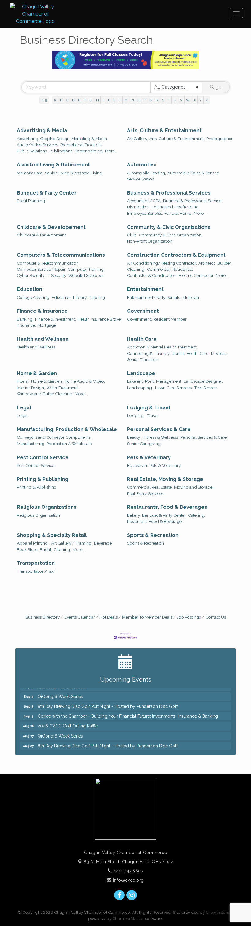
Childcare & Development (41, 234)
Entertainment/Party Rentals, (154, 297)
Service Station (140, 179)
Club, (132, 234)
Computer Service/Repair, (41, 269)
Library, (80, 297)
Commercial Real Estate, (150, 487)
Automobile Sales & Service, (193, 172)
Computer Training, (86, 269)
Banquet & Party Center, (164, 515)
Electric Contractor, (196, 275)
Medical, (219, 353)
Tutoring (97, 297)
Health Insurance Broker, (100, 319)
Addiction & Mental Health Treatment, (162, 346)
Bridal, (46, 549)
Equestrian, (137, 465)
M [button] (126, 100)
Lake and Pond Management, (154, 381)
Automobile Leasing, (146, 172)
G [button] (91, 100)
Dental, (178, 353)
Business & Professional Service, (192, 200)
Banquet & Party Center (47, 193)
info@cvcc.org (128, 880)
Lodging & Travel (148, 408)
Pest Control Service (43, 457)
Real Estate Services (145, 493)
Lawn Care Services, (174, 387)
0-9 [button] (44, 100)
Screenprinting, (89, 150)
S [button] (163, 100)
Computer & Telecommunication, (48, 263)
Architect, (207, 263)
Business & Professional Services (169, 193)
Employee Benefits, (145, 213)
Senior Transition (142, 359)
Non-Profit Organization (149, 241)
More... (111, 150)
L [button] (119, 100)
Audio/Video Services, (38, 144)
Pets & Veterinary (149, 457)
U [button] (175, 100)
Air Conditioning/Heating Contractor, (162, 263)
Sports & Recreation (152, 535)
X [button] (195, 100)
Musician (190, 297)
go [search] (218, 87)
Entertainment (145, 289)
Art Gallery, (137, 138)
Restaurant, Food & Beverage (154, 521)
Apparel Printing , (33, 543)
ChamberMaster (128, 918)
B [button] (61, 100)
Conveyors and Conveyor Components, (54, 437)
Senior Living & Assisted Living (73, 172)
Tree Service (205, 387)
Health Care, (197, 353)
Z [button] (206, 100)
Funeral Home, (178, 213)
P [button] (145, 100)
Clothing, (62, 549)
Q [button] (151, 100)
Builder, (224, 263)
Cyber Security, (31, 275)
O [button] (139, 100)
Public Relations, (32, 150)
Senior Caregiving (144, 443)
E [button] (79, 100)
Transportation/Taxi (35, 571)
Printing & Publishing (42, 479)
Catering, (196, 515)
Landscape (141, 373)
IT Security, (57, 275)
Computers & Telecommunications (61, 255)
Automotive (142, 165)
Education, (62, 297)
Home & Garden (37, 373)
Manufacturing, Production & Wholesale (67, 429)
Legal (24, 408)
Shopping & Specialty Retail (52, 535)
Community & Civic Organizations (168, 227)
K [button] (114, 100)
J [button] (108, 100)
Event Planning (31, 200)
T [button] (169, 100)
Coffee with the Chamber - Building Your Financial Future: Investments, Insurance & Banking (128, 711)
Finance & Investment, (55, 319)
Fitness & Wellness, (161, 437)
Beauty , (134, 437)
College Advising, (33, 297)
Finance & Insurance (42, 311)
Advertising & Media (42, 130)
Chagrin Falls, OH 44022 (128, 861)
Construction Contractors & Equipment (176, 255)
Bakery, (133, 515)
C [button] (67, 100)
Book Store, (27, 549)
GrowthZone (218, 912)
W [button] (188, 100)
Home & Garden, (47, 381)
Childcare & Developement (51, 227)
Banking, (25, 319)
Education (29, 289)
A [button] (55, 100)
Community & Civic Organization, (170, 234)
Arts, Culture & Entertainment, (177, 138)
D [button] (73, 100)
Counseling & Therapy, (148, 353)
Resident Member (170, 319)
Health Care (142, 339)
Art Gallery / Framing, (71, 543)
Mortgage (46, 325)
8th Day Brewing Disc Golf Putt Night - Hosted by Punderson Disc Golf (108, 702)
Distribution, (138, 206)
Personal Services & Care (159, 429)
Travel (153, 415)
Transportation (36, 563)
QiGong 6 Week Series (60, 692)
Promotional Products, (81, 144)
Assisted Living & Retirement (53, 165)
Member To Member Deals (147, 617)
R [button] (157, 100)
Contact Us (215, 617)
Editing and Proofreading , (175, 206)
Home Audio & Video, (84, 381)
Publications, (61, 150)
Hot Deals (108, 617)
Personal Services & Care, (203, 437)
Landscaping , (140, 387)
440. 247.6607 (127, 870)
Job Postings (189, 617)
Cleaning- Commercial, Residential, (160, 269)
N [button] (132, 100)
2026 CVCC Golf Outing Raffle (68, 721)
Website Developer (86, 275)
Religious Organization (38, 515)
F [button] (85, 100)
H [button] (97, 100)
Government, (139, 319)
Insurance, (26, 325)
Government (143, 311)
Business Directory (42, 617)
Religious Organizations (47, 507)
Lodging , (136, 415)
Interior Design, (31, 387)
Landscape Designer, (203, 381)
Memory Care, (30, 172)
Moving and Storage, (193, 487)
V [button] (181, 100)
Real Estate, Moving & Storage (165, 479)
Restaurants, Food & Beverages (167, 507)
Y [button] (201, 100)
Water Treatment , (63, 387)
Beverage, (103, 543)
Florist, (23, 381)
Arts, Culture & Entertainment (164, 130)
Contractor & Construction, (152, 275)
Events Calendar (79, 617)
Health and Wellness (42, 339)
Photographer (219, 138)
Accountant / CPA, (144, 200)
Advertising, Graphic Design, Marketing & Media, (62, 138)
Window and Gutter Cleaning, (45, 393)
